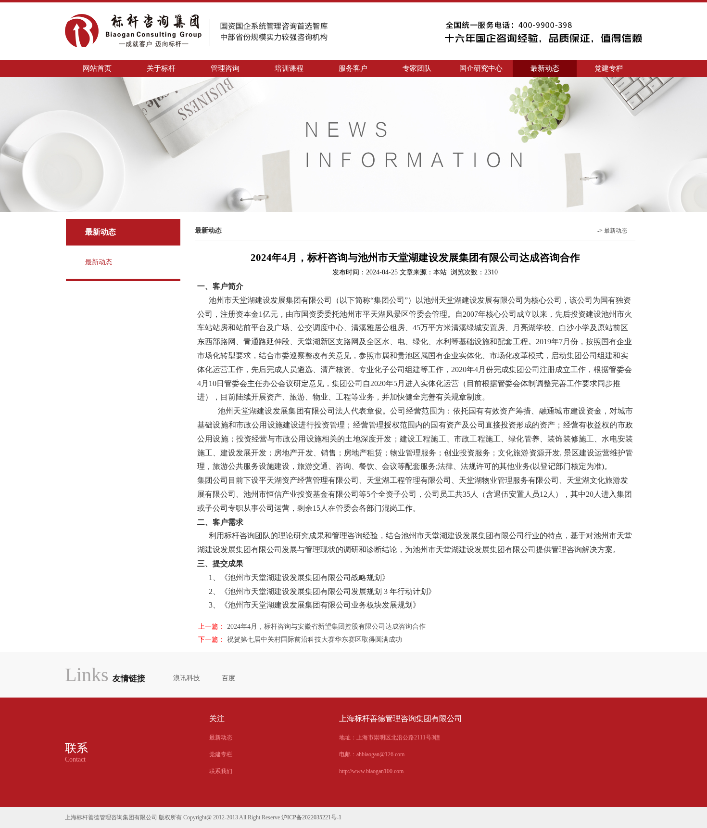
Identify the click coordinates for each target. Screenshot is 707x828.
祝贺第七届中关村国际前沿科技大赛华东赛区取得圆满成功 (314, 639)
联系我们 (220, 771)
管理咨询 (225, 68)
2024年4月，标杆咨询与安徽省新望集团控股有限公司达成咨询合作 (326, 626)
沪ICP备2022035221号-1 (311, 817)
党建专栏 (608, 68)
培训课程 (289, 68)
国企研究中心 (481, 68)
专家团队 (417, 68)
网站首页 (97, 68)
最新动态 (544, 68)
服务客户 (353, 68)
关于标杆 (161, 68)
